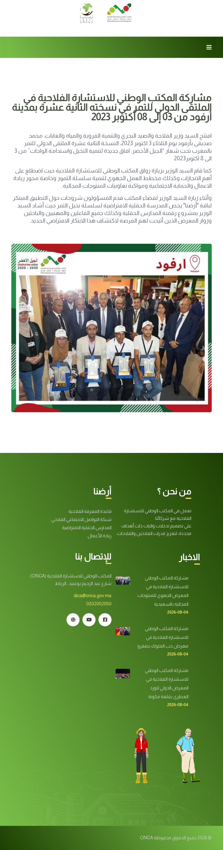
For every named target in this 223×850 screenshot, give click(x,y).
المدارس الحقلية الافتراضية (87, 527)
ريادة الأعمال (100, 535)
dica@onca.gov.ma (93, 595)
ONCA (146, 837)
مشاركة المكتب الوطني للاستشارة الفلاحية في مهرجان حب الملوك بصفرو (162, 637)
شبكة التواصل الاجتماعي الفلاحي (81, 519)
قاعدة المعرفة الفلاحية (90, 511)
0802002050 (99, 603)
